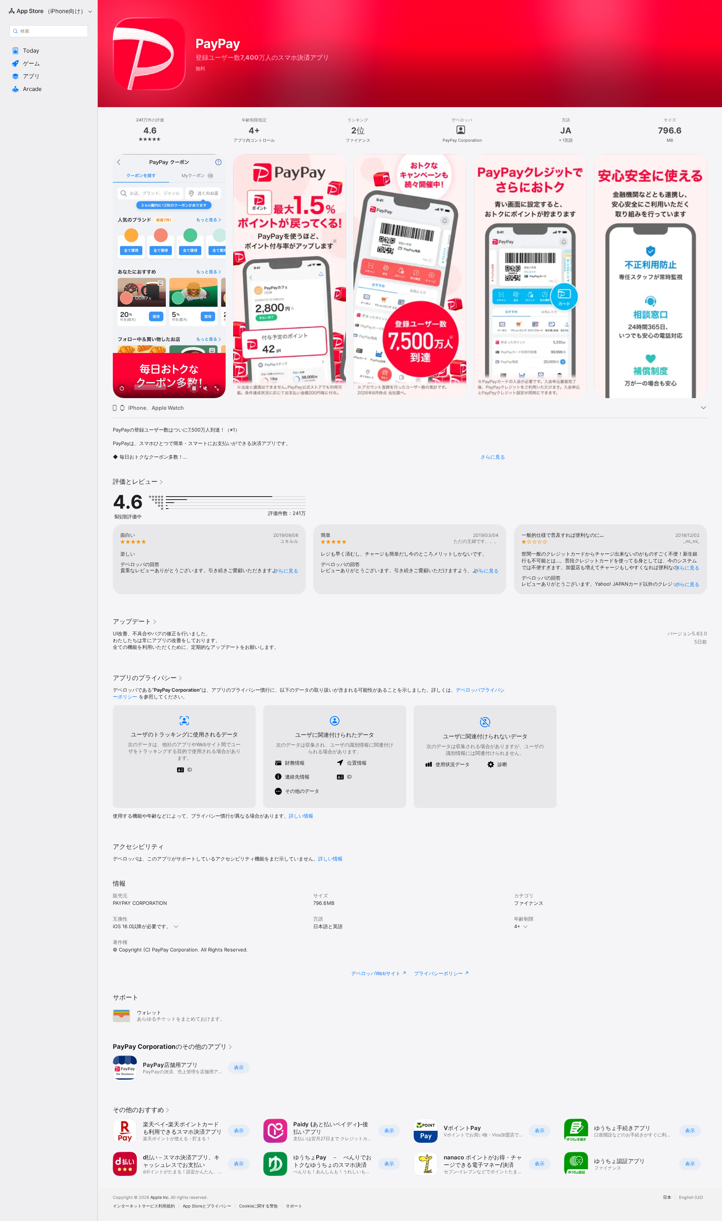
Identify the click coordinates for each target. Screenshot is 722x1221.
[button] (49, 50)
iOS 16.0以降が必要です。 (142, 926)
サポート (294, 1206)
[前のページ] (105, 276)
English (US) (691, 1197)
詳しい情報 (301, 816)
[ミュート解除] (205, 389)
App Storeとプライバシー (207, 1206)
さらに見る (493, 457)
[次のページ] (714, 276)
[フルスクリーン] (216, 389)
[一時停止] (194, 389)
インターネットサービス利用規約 (144, 1206)
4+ (517, 926)
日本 (667, 1197)
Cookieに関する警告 (258, 1206)
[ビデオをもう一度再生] (121, 389)
